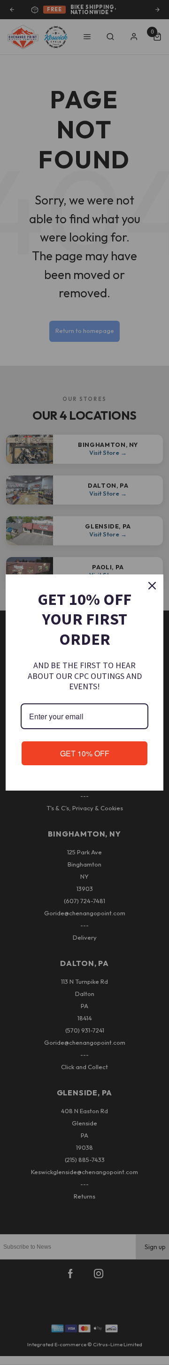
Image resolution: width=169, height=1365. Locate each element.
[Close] (152, 585)
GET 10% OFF (84, 753)
